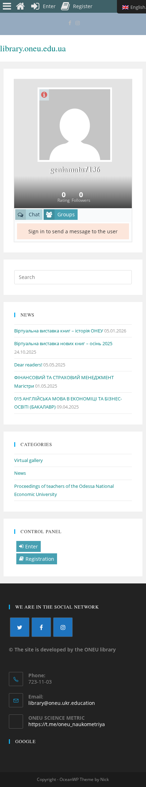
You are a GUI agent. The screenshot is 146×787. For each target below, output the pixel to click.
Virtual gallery (28, 460)
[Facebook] (69, 23)
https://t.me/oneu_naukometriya (66, 724)
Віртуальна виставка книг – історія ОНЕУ (58, 330)
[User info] (44, 95)
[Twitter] (19, 627)
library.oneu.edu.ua (33, 48)
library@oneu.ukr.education (61, 703)
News (20, 473)
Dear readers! (28, 364)
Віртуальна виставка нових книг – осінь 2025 (63, 343)
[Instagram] (76, 23)
